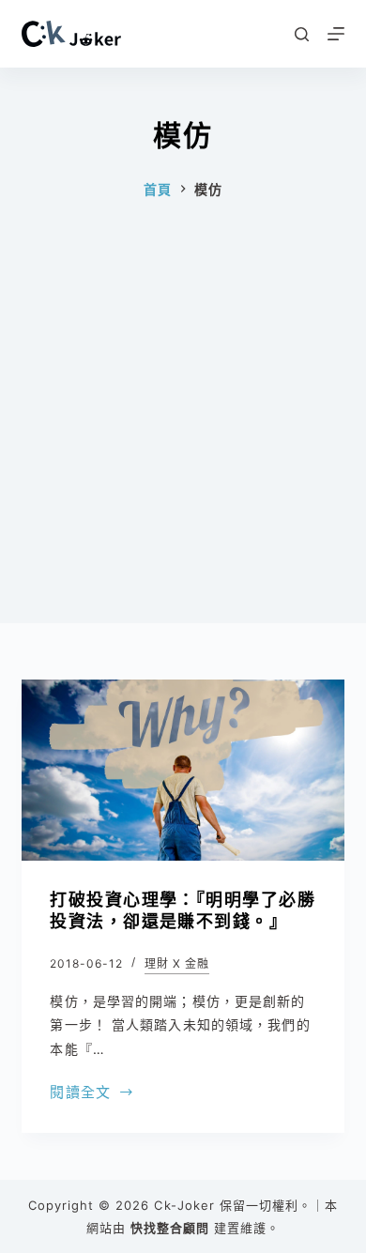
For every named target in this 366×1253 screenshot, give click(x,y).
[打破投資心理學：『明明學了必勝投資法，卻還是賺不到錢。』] (182, 770)
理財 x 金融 (177, 963)
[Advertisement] (183, 440)
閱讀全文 (80, 1094)
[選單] (336, 33)
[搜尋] (302, 34)
